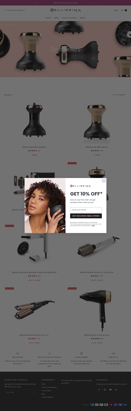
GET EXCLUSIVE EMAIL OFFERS (85, 216)
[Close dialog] (104, 180)
